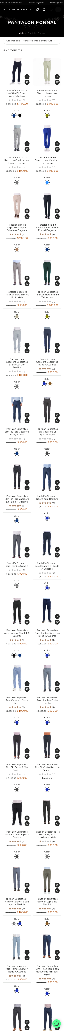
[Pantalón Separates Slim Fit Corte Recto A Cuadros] (47, 746)
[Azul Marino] (14, 115)
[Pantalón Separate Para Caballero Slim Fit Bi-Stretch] (17, 273)
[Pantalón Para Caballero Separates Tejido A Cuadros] (47, 341)
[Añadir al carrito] (27, 82)
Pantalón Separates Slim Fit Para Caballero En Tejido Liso (17, 432)
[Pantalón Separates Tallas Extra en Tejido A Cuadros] (17, 813)
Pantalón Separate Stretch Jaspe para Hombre (47, 93)
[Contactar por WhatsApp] (56, 1023)
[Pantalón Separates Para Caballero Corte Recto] (17, 679)
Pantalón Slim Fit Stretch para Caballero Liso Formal (47, 160)
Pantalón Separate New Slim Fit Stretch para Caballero (17, 93)
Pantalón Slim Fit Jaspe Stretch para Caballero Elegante (17, 227)
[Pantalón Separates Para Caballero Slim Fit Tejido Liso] (47, 273)
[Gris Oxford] (47, 453)
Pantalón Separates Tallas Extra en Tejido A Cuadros (17, 834)
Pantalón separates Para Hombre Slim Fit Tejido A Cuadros (16, 969)
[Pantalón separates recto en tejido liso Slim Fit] (47, 880)
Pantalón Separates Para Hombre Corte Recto (47, 700)
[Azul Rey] (47, 182)
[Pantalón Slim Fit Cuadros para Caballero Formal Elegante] (47, 206)
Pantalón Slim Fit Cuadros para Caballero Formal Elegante (47, 227)
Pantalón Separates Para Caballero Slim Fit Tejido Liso (47, 295)
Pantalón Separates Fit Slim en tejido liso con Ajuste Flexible (17, 902)
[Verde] (47, 115)
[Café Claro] (17, 249)
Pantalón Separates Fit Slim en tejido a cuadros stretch (47, 834)
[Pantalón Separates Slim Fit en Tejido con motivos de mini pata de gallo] (47, 948)
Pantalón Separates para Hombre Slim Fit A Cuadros (17, 633)
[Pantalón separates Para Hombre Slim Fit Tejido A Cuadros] (17, 948)
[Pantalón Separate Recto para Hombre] (47, 478)
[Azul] (44, 384)
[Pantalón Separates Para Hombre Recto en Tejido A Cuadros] (47, 612)
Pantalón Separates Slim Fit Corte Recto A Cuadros (47, 767)
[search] (44, 9)
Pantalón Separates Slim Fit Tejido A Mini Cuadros (17, 767)
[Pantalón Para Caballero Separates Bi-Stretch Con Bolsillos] (17, 341)
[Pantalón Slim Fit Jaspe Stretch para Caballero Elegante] (17, 206)
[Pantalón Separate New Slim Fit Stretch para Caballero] (17, 72)
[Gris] (17, 182)
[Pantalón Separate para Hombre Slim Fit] (17, 545)
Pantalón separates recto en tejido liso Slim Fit (47, 902)
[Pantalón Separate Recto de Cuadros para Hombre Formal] (17, 139)
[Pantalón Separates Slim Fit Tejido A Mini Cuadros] (17, 746)
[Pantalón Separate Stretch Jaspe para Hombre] (47, 72)
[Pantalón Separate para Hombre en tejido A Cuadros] (47, 545)
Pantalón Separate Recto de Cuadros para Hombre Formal (17, 160)
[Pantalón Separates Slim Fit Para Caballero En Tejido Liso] (17, 410)
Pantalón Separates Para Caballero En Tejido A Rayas (47, 432)
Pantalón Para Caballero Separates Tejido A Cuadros (47, 362)
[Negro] (20, 115)
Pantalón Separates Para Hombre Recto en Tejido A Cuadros (47, 633)
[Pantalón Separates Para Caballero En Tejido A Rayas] (47, 410)
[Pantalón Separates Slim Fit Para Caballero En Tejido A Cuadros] (17, 478)
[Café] (50, 384)
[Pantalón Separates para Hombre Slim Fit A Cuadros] (17, 612)
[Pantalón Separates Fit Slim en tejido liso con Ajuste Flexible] (17, 880)
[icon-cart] (51, 9)
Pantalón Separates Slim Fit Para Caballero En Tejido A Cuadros (17, 499)
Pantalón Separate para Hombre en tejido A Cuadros (47, 566)
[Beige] (17, 317)
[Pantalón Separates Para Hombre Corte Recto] (47, 679)
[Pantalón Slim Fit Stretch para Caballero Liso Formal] (47, 139)
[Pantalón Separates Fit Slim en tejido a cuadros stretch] (47, 813)
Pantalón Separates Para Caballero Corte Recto (17, 700)
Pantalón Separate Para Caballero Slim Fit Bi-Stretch (17, 295)
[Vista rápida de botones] (27, 76)
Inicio (21, 33)
